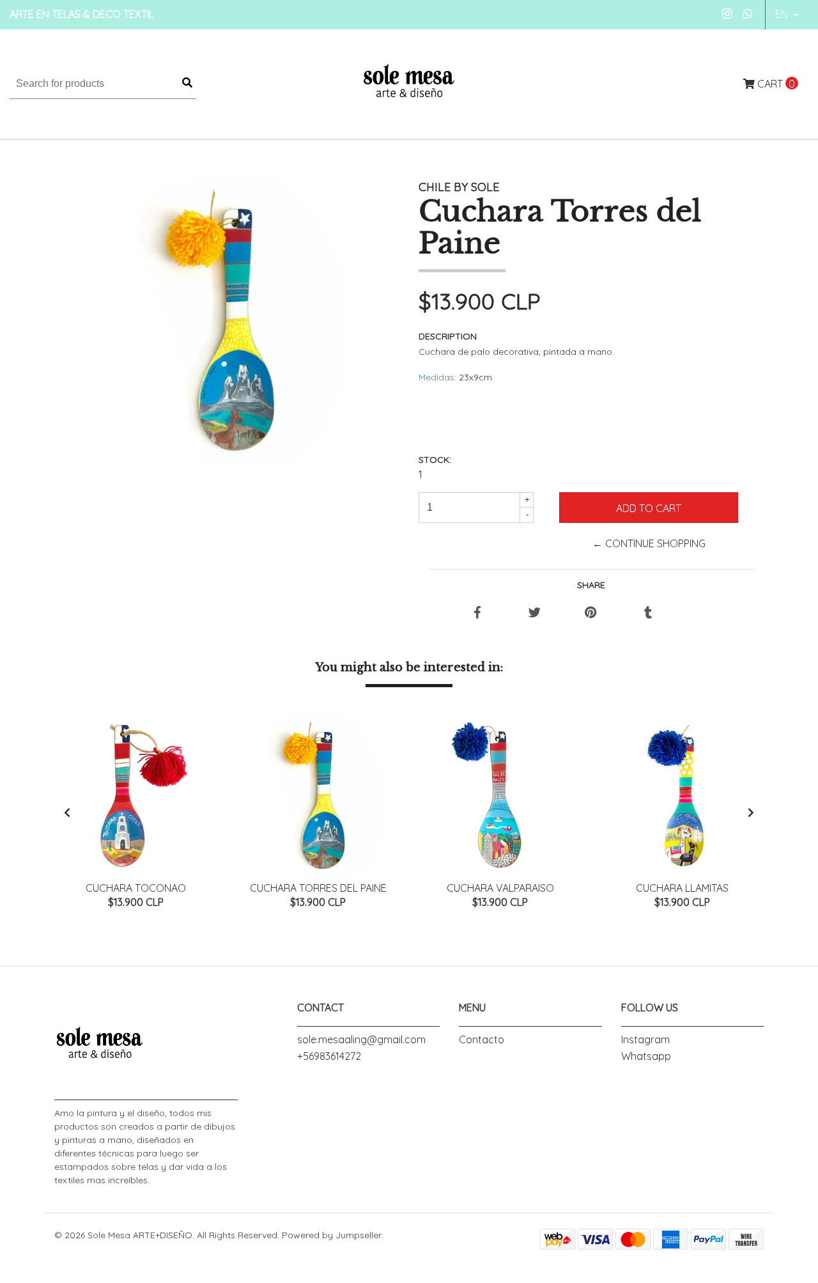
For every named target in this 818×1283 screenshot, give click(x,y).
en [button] (783, 14)
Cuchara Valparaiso (500, 888)
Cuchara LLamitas (682, 888)
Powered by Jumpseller (332, 1235)
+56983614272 (329, 1056)
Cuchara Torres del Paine (318, 888)
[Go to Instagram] (727, 13)
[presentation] (67, 812)
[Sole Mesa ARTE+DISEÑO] (409, 82)
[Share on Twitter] (535, 613)
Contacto (481, 1039)
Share (591, 585)
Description (448, 336)
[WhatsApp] (748, 13)
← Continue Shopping (649, 543)
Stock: (435, 459)
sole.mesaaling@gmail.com (361, 1039)
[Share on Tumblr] (648, 613)
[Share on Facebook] (477, 613)
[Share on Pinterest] (591, 613)
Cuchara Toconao (136, 888)
